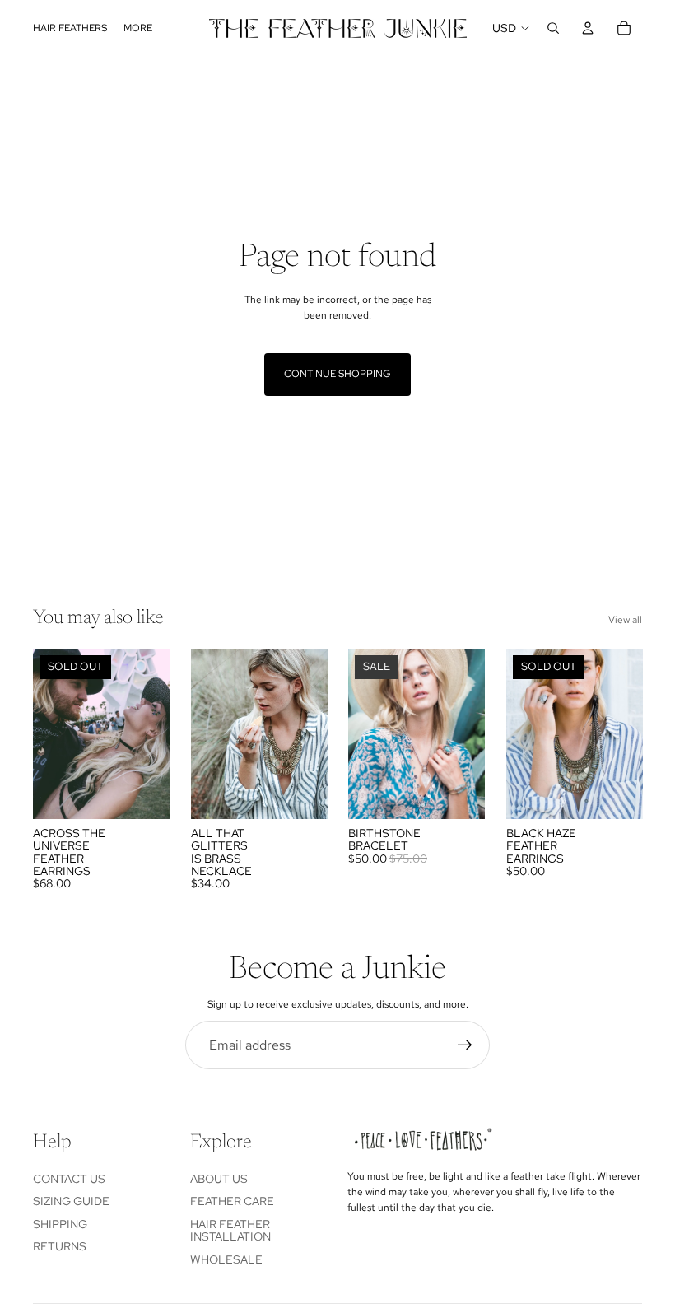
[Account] (588, 28)
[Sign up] (465, 1045)
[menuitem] (138, 28)
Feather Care (232, 1201)
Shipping (60, 1224)
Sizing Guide (71, 1201)
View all (625, 619)
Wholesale (226, 1259)
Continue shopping (337, 373)
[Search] (553, 28)
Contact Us (69, 1178)
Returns (59, 1246)
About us (219, 1178)
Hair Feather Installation (230, 1230)
